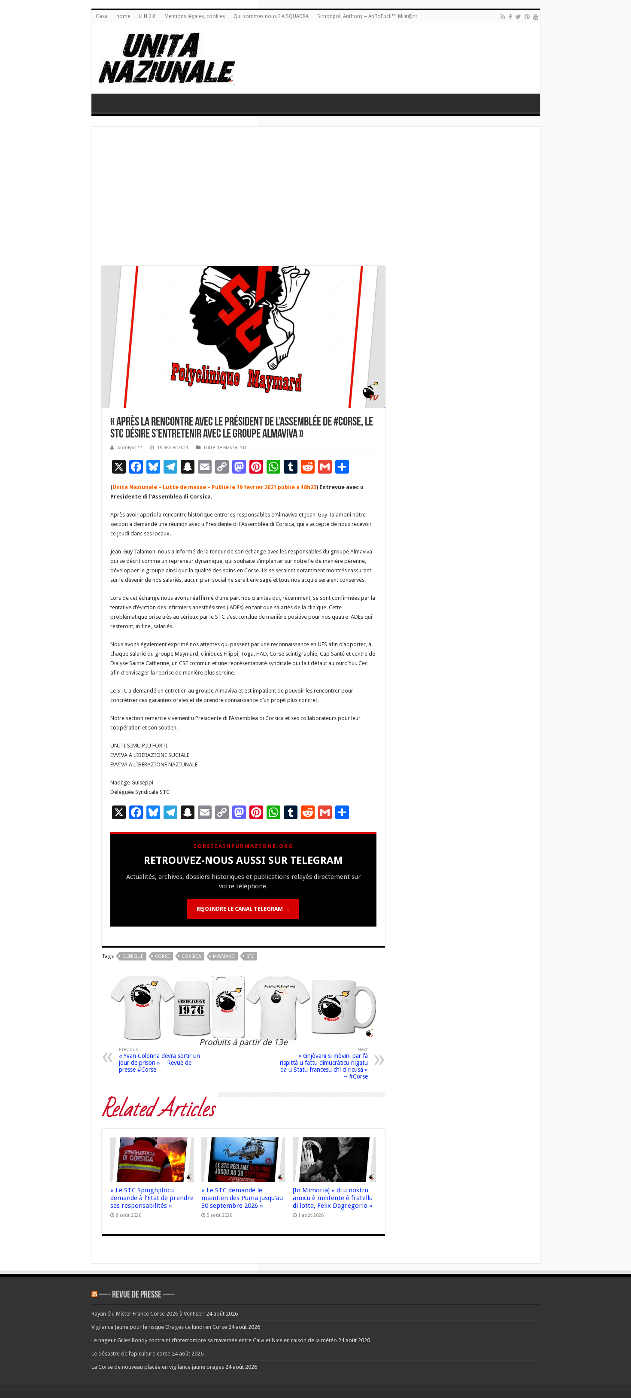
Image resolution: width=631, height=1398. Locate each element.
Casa (102, 16)
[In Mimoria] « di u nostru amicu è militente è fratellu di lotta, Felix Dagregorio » (333, 1198)
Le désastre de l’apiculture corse (130, 1353)
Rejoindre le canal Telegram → (243, 909)
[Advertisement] (316, 201)
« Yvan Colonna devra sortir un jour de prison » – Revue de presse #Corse (159, 1060)
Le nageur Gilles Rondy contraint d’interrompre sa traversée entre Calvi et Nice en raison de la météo (214, 1340)
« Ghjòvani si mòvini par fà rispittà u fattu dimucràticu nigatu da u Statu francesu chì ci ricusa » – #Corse (324, 1063)
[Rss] (503, 17)
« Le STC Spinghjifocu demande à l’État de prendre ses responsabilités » (152, 1198)
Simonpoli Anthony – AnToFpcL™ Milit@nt (367, 16)
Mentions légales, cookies (194, 16)
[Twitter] (518, 17)
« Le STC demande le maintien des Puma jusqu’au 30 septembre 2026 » (242, 1198)
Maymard (224, 956)
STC (244, 447)
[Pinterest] (527, 17)
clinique (132, 956)
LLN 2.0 (147, 16)
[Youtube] (535, 17)
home (123, 16)
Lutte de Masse (220, 447)
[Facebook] (510, 17)
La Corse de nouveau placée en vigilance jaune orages (157, 1367)
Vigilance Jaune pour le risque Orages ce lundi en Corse (159, 1327)
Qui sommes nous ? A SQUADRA (271, 16)
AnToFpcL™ (129, 447)
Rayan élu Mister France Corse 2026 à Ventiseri (148, 1313)
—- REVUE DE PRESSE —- (137, 1295)
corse (162, 956)
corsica (191, 956)
